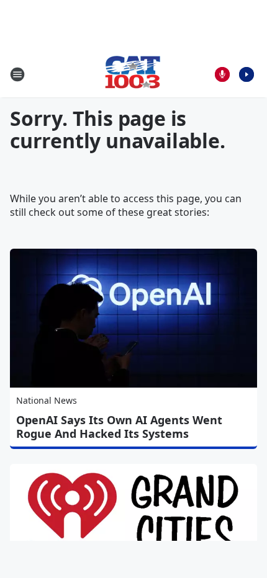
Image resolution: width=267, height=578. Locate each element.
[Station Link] (133, 74)
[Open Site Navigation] (17, 74)
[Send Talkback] (222, 74)
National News (46, 400)
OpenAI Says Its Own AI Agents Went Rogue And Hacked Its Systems (119, 426)
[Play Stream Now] (246, 74)
